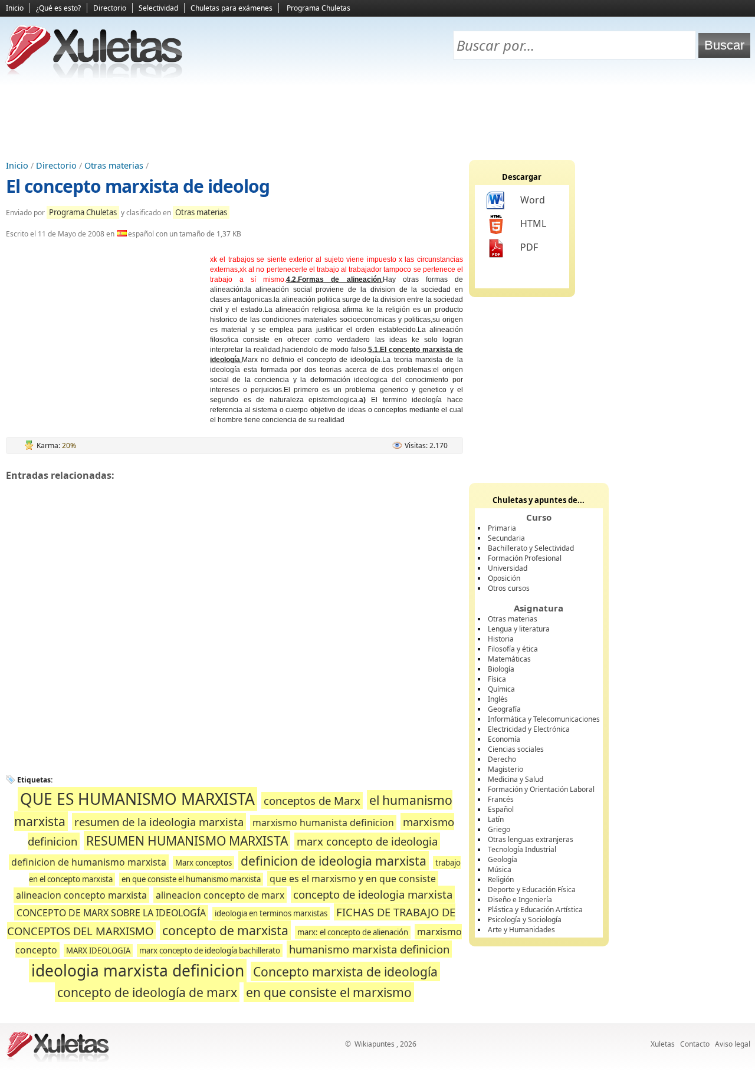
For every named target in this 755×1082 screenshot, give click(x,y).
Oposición (504, 578)
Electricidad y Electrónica (529, 729)
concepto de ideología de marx (147, 992)
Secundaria (506, 538)
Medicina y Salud (515, 779)
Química (501, 689)
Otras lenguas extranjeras (530, 839)
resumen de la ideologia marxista (159, 821)
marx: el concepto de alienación (352, 932)
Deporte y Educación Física (532, 889)
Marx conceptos (203, 862)
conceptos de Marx (312, 800)
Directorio (109, 8)
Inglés (498, 699)
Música (499, 869)
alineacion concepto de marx (220, 895)
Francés (501, 799)
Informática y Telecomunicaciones (544, 719)
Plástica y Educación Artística (535, 910)
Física (497, 679)
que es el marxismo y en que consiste (353, 878)
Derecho (502, 759)
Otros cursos (509, 588)
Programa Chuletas (318, 8)
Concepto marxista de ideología (345, 971)
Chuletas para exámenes (232, 8)
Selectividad (158, 8)
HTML (533, 223)
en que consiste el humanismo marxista (191, 879)
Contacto (695, 1044)
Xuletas (663, 1044)
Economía (504, 739)
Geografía (504, 709)
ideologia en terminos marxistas (271, 913)
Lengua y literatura (519, 629)
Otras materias (113, 165)
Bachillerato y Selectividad (531, 548)
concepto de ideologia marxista (372, 894)
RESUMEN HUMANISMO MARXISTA (187, 840)
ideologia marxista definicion (137, 970)
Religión (501, 879)
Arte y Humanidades (521, 930)
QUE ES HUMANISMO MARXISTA (137, 799)
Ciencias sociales (516, 749)
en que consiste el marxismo (329, 992)
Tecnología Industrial (522, 849)
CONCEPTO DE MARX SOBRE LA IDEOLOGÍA (111, 912)
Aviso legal (732, 1044)
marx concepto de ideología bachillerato (209, 950)
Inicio (15, 8)
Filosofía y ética (513, 649)
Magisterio (505, 769)
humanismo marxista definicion (369, 949)
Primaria (502, 528)
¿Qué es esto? (58, 8)
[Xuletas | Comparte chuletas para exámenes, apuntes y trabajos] (94, 75)
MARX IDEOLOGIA (98, 950)
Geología (502, 859)
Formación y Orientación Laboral (541, 789)
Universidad (507, 568)
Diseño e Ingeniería (520, 899)
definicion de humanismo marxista (88, 862)
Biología (501, 669)
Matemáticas (509, 659)
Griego (499, 829)
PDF (529, 247)
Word (532, 199)
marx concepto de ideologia (367, 841)
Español (501, 809)
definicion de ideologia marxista (333, 860)
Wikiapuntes (374, 1044)
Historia (501, 639)
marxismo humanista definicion (323, 822)
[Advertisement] (377, 118)
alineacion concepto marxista (81, 895)
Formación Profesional (525, 558)
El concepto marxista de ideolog (138, 186)
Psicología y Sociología (525, 920)
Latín (496, 819)
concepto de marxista (225, 930)
